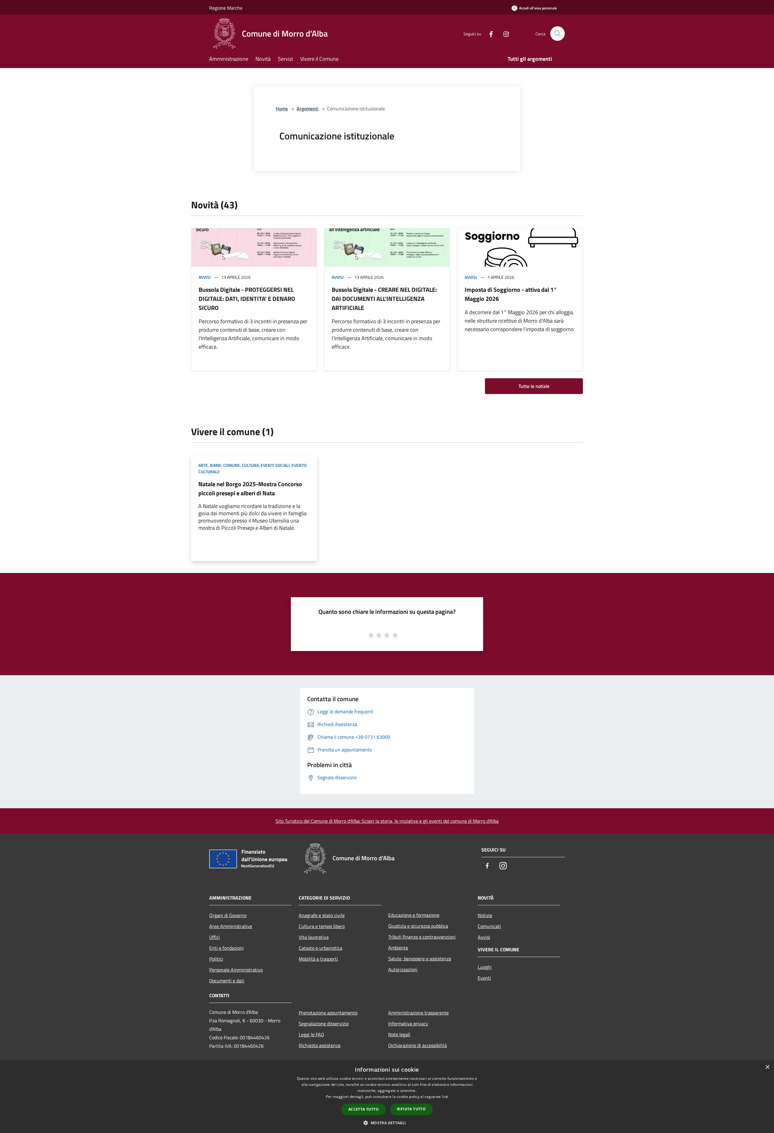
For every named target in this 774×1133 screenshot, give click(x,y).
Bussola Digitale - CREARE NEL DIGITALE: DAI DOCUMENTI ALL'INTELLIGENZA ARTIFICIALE (384, 298)
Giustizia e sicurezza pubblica (418, 926)
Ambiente (398, 947)
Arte (203, 465)
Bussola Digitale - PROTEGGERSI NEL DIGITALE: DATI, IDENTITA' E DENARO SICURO (247, 298)
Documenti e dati (226, 980)
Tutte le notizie (534, 386)
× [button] (767, 1067)
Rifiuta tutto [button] (411, 1109)
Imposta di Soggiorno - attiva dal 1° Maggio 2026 (511, 294)
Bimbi (215, 465)
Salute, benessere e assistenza (419, 958)
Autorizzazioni (403, 969)
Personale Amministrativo (236, 969)
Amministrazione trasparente (418, 1012)
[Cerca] (557, 33)
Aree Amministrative (230, 926)
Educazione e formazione (413, 915)
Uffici (214, 937)
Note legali (399, 1034)
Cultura (250, 465)
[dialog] (387, 1097)
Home (282, 108)
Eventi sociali (275, 465)
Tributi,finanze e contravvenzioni (422, 936)
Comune (231, 465)
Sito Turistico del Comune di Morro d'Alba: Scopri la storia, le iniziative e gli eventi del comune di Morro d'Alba (387, 821)
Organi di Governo (227, 915)
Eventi (484, 978)
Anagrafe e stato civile (322, 915)
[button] (387, 1123)
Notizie (485, 915)
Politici (216, 958)
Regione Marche (225, 7)
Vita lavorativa (314, 937)
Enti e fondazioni (226, 948)
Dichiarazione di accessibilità (417, 1045)
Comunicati (489, 926)
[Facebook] (489, 33)
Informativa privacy (408, 1023)
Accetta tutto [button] (363, 1109)
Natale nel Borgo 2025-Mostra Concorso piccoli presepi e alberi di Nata (250, 488)
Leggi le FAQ (311, 1034)
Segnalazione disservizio (324, 1023)
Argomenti (307, 108)
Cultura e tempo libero (322, 926)
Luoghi (485, 967)
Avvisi (205, 277)
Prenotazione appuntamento (328, 1012)
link (445, 1096)
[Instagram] (504, 33)
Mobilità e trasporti (318, 958)
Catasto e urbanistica (320, 948)
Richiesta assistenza (319, 1045)
